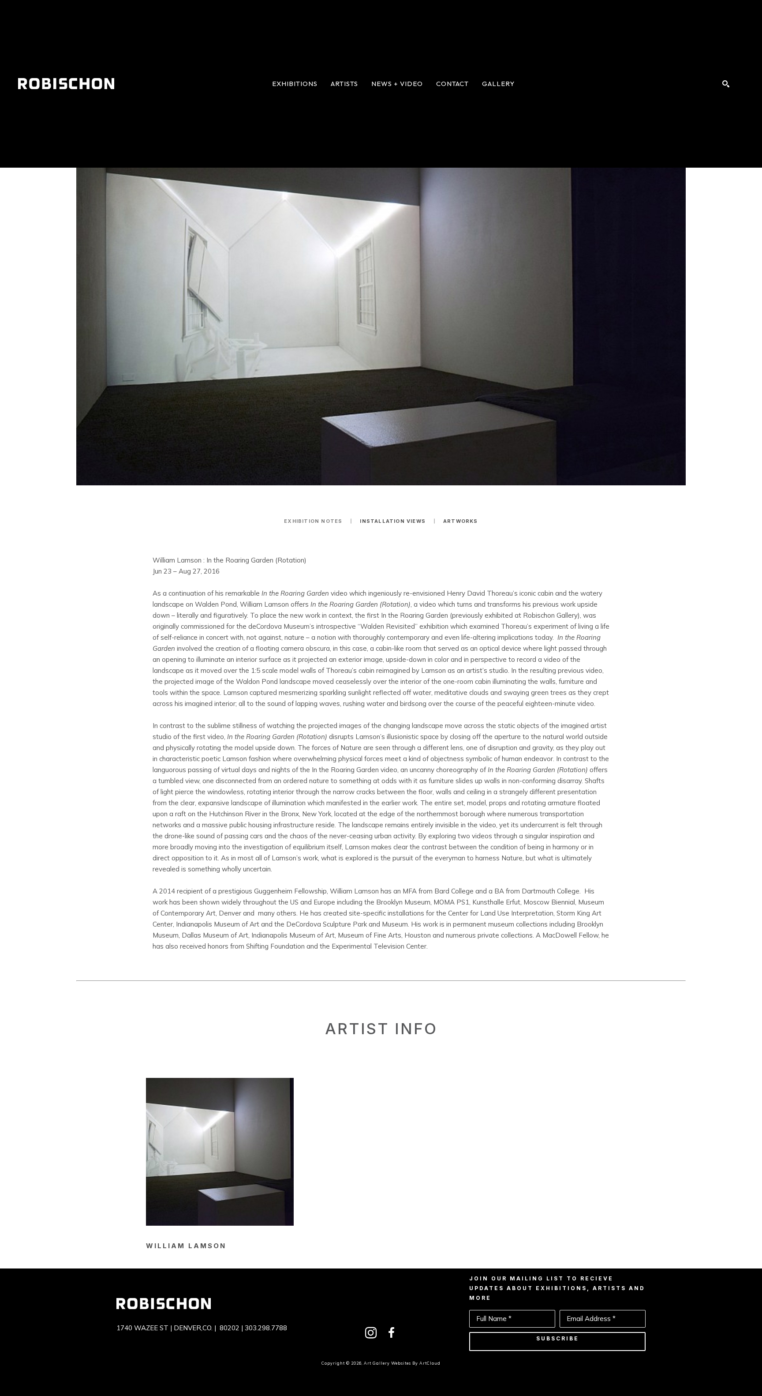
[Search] (725, 83)
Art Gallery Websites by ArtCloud (402, 1363)
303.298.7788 (266, 1328)
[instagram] (371, 1333)
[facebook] (391, 1333)
